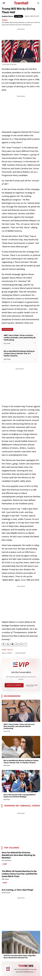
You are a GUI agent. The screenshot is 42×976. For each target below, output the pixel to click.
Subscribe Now (31, 685)
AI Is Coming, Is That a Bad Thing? (17, 889)
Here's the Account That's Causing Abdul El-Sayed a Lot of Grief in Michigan (20, 796)
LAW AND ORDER (20, 653)
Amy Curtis (7, 731)
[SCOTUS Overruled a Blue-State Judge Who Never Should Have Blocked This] (21, 942)
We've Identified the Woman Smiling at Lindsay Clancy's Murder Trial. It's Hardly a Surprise (21, 761)
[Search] (38, 3)
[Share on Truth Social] (8, 644)
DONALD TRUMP (7, 653)
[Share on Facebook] (12, 644)
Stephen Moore (7, 16)
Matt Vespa (7, 765)
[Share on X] (3, 644)
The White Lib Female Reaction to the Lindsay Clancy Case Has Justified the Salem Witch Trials (19, 874)
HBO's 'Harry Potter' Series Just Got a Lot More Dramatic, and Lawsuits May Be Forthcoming (19, 726)
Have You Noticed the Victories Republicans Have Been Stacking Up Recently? (18, 855)
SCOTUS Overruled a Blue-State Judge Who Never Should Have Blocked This (20, 957)
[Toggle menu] (4, 3)
